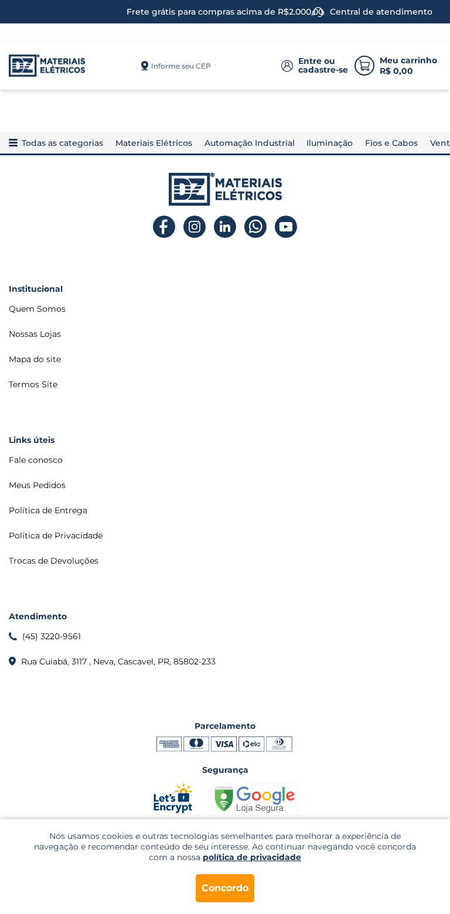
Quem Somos (37, 308)
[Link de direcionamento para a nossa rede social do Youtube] (286, 227)
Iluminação (329, 143)
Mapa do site (35, 359)
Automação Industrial (249, 143)
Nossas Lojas (35, 334)
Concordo (225, 887)
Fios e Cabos (391, 143)
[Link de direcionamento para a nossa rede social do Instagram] (194, 227)
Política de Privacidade (56, 535)
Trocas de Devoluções (53, 560)
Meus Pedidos (37, 485)
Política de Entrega (48, 510)
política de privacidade (252, 857)
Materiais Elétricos (153, 143)
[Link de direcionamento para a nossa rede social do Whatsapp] (255, 227)
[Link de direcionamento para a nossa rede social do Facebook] (164, 227)
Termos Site (33, 384)
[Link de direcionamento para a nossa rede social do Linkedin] (225, 227)
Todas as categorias (62, 143)
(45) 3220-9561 (51, 636)
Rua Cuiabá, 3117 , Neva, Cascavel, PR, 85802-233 (118, 661)
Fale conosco (36, 460)
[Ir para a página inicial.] (47, 65)
